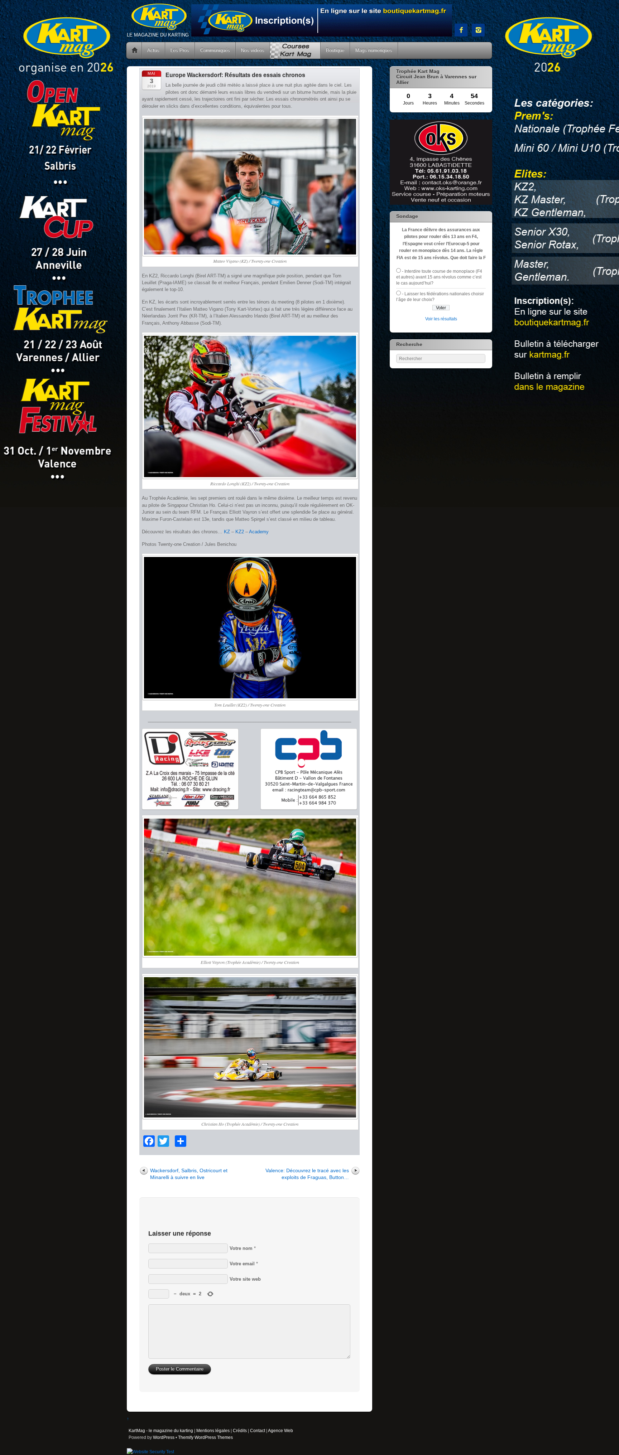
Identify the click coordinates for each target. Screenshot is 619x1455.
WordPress (163, 1437)
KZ (227, 531)
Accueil (134, 50)
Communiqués (215, 50)
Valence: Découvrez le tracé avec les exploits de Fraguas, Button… (307, 1174)
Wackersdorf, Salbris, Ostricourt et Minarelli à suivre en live (188, 1174)
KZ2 (239, 531)
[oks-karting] (441, 203)
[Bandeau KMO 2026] (321, 35)
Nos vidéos (252, 50)
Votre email (242, 1263)
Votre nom (241, 1248)
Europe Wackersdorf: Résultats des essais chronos (235, 75)
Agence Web (280, 1430)
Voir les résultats (441, 318)
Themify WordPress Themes (205, 1437)
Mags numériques (373, 50)
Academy (259, 531)
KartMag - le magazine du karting (161, 1430)
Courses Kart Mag (295, 50)
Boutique (335, 50)
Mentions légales (213, 1430)
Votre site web (245, 1279)
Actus (153, 50)
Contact (257, 1430)
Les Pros (180, 50)
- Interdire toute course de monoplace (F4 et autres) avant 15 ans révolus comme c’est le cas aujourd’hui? (439, 277)
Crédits (240, 1430)
